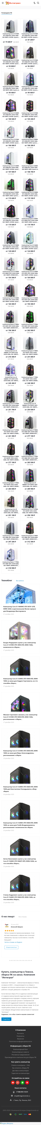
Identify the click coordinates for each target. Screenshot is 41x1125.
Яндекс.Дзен (27, 1082)
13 (28, 960)
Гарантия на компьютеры (20, 1073)
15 (31, 960)
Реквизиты (20, 1036)
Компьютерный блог (20, 1049)
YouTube (13, 1082)
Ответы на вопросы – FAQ (20, 1065)
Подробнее (6, 1019)
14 (29, 960)
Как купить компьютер (20, 1062)
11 (25, 960)
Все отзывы (23, 917)
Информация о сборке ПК (20, 1046)
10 (23, 960)
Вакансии (20, 1039)
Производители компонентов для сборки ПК (20, 1057)
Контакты (20, 1033)
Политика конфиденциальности (20, 1041)
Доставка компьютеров (20, 1071)
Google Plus (18, 1082)
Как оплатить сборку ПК (20, 1068)
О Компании (20, 1030)
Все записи (20, 581)
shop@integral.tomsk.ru (22, 1096)
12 (26, 960)
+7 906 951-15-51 (22, 1092)
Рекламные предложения (20, 1055)
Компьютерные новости (20, 1052)
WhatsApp (22, 1082)
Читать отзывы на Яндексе (13, 942)
